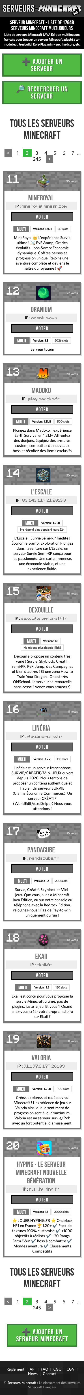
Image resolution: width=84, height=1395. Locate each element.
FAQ (44, 1369)
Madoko (41, 390)
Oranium (41, 309)
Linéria (41, 728)
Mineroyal (41, 198)
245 (37, 159)
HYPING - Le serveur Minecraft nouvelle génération (41, 1172)
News (33, 1373)
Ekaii (41, 956)
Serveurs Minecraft (21, 1383)
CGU (57, 1369)
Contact (49, 1373)
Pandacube (41, 850)
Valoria (41, 1058)
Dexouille (41, 610)
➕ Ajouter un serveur (42, 64)
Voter (42, 217)
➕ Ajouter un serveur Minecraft (42, 1335)
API (33, 1369)
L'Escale (41, 492)
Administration (6, 1359)
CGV (71, 1369)
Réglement (15, 1369)
